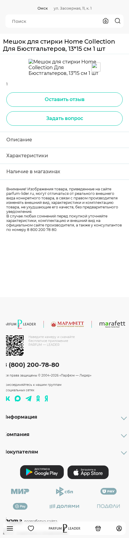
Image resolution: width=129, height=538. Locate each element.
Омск (43, 8)
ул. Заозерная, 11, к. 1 (73, 8)
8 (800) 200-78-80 (31, 364)
